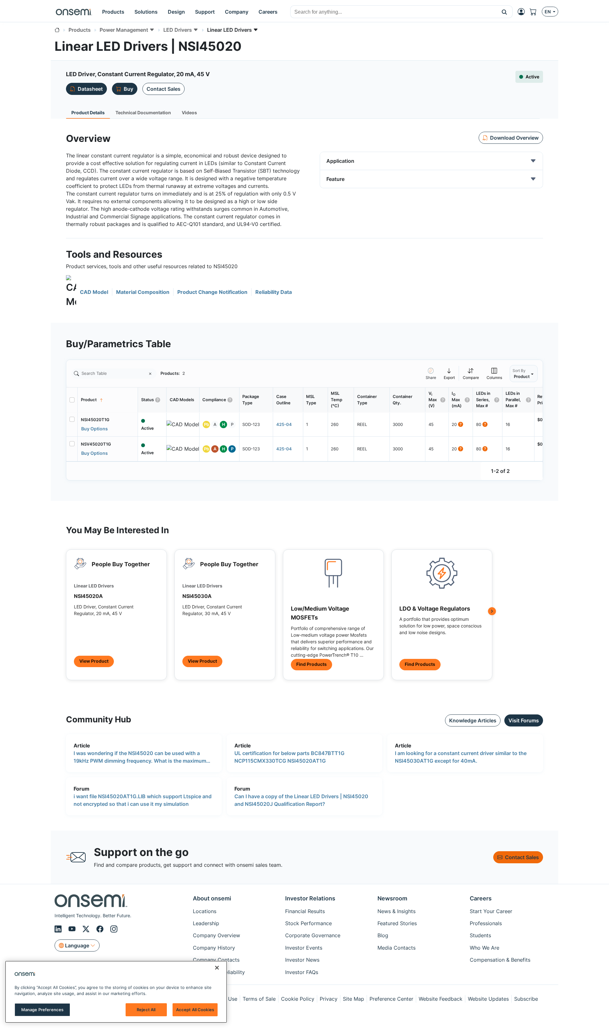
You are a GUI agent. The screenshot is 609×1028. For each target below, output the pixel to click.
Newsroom (392, 898)
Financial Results (305, 911)
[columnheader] (108, 400)
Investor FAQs (301, 972)
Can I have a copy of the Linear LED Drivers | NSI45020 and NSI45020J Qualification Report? (301, 800)
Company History (214, 948)
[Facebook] (100, 929)
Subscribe (526, 999)
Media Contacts (396, 948)
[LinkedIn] (59, 929)
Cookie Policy (297, 999)
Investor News (302, 960)
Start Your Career (491, 911)
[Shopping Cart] (536, 12)
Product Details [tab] (88, 112)
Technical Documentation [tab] (143, 112)
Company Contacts (216, 960)
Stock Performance (308, 923)
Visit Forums (523, 720)
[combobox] (393, 12)
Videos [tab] (189, 112)
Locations (204, 911)
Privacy (328, 999)
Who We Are (484, 948)
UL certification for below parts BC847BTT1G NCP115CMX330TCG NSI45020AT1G (289, 757)
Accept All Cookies (195, 1009)
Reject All (146, 1009)
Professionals (486, 923)
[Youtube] (73, 929)
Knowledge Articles (472, 720)
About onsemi (212, 898)
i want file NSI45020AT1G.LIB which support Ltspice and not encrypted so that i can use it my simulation (143, 800)
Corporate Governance (312, 935)
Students (480, 935)
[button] (504, 11)
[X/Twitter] (86, 929)
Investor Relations (310, 898)
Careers (481, 898)
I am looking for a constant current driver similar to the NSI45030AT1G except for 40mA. (461, 757)
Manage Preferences (42, 1009)
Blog (382, 935)
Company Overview (216, 935)
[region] (116, 992)
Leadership (206, 923)
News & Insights (396, 911)
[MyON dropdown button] (523, 12)
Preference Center (391, 999)
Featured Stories (397, 923)
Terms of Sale (259, 999)
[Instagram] (113, 929)
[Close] (217, 968)
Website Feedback (440, 999)
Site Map (353, 999)
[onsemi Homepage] (74, 11)
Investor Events (303, 948)
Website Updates (488, 999)
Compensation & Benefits (500, 960)
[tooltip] (449, 373)
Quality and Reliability (219, 972)
